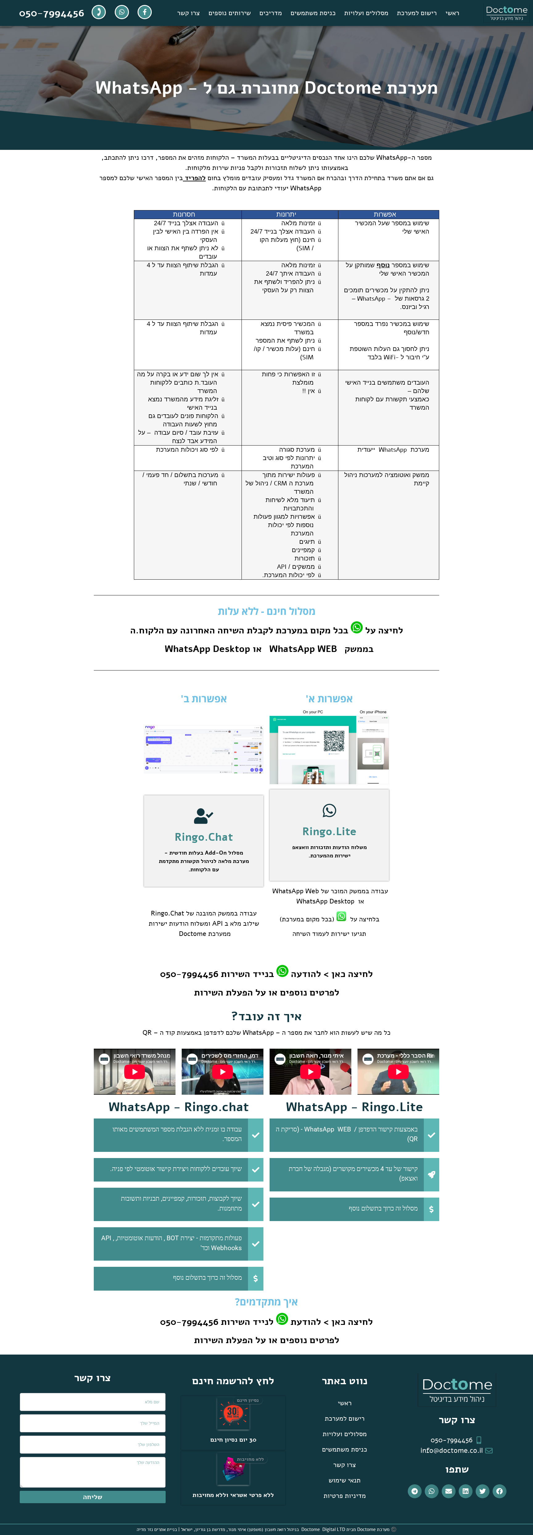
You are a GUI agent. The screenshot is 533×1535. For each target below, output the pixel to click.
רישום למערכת (417, 13)
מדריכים (270, 13)
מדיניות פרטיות (345, 1495)
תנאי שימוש (344, 1480)
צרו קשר (188, 13)
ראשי (452, 13)
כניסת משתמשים (313, 13)
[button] (499, 1491)
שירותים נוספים (230, 13)
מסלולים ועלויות (366, 13)
